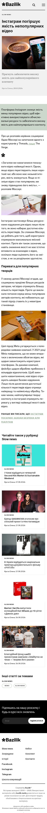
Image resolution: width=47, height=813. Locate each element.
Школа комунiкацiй (11, 780)
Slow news (6, 14)
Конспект (30, 754)
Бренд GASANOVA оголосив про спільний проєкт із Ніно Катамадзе (22, 520)
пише (32, 143)
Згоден (23, 812)
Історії (5, 759)
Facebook (7, 764)
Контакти (30, 759)
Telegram (6, 774)
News (7, 686)
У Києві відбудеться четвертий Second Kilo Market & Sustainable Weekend (22, 476)
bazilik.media (21, 793)
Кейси (28, 749)
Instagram (7, 769)
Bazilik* (28, 788)
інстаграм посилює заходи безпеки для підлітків (22, 418)
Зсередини (7, 754)
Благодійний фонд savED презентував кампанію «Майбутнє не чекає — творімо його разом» (23, 657)
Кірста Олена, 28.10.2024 (12, 88)
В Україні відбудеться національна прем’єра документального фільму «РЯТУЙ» (22, 565)
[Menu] (42, 4)
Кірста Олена (9, 482)
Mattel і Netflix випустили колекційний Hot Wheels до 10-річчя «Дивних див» (23, 611)
